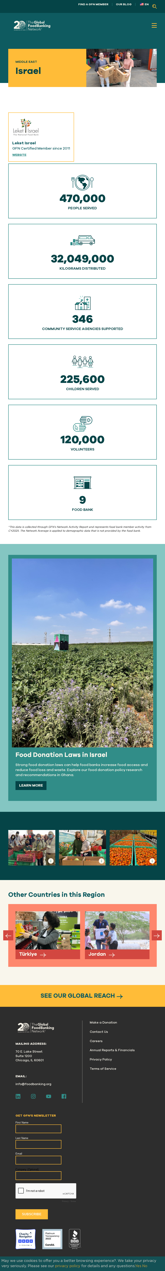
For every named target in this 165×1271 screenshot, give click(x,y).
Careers (96, 1041)
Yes (138, 1266)
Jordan (98, 954)
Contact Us (99, 1032)
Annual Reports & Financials (112, 1050)
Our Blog (124, 4)
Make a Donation (103, 1022)
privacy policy (67, 1266)
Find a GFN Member (93, 4)
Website (19, 155)
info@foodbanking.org (33, 1084)
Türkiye (28, 954)
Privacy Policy (101, 1059)
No (144, 1266)
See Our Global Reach (77, 996)
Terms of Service (103, 1069)
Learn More (31, 785)
